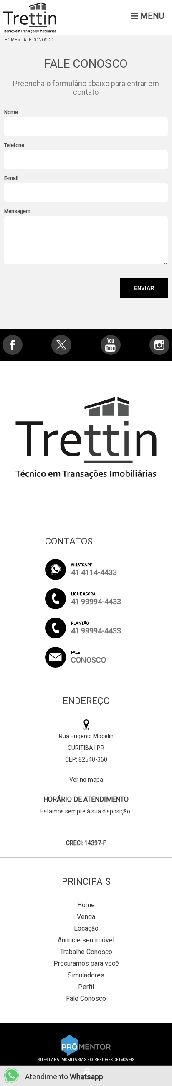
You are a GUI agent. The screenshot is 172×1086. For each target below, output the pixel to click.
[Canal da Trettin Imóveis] (111, 345)
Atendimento (64, 1076)
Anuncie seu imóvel (86, 940)
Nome (11, 112)
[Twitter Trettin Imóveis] (61, 345)
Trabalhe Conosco (86, 952)
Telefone (14, 145)
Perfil (86, 987)
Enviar (144, 288)
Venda (86, 917)
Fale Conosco (86, 998)
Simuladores (86, 975)
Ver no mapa (86, 779)
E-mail (11, 178)
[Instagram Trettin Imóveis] (159, 345)
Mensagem (17, 211)
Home (10, 40)
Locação (86, 928)
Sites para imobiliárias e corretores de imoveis (86, 1060)
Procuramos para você (86, 963)
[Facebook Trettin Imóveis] (13, 345)
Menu (152, 16)
